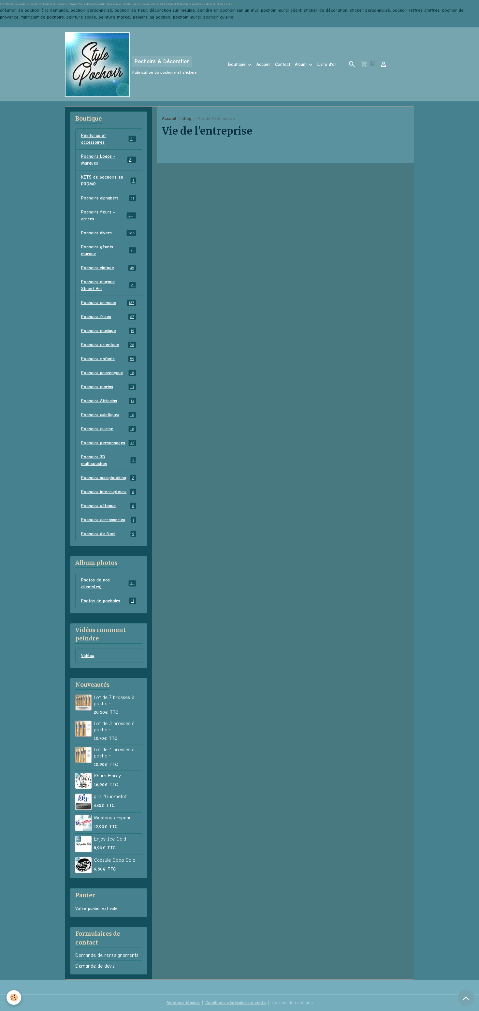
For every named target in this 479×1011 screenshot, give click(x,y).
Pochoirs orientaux (107, 344)
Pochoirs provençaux (107, 372)
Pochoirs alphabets (107, 198)
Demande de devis (95, 966)
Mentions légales (183, 1002)
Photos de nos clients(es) (108, 583)
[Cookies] (14, 997)
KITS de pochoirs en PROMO (108, 180)
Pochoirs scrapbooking (107, 477)
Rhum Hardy (107, 776)
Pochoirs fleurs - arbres (108, 215)
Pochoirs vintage (107, 268)
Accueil (263, 64)
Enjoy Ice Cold (110, 839)
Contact (282, 64)
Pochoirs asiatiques (107, 415)
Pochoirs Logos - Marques (108, 160)
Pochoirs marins (107, 386)
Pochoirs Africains (107, 400)
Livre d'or (327, 64)
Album (301, 64)
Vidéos (87, 655)
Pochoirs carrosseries (107, 519)
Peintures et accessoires (107, 139)
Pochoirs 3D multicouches (107, 460)
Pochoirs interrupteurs (107, 491)
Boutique (237, 64)
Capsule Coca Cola (114, 860)
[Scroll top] (466, 998)
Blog (186, 118)
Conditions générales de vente (235, 1002)
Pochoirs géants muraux (107, 250)
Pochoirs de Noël (107, 533)
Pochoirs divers (107, 233)
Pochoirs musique (107, 330)
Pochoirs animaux (107, 302)
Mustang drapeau (113, 818)
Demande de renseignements (106, 955)
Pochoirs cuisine (107, 429)
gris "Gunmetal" (110, 796)
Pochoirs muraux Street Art (108, 285)
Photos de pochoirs (107, 601)
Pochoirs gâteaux (107, 505)
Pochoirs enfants (107, 358)
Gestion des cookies (291, 1002)
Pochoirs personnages (107, 443)
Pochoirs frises (107, 316)
